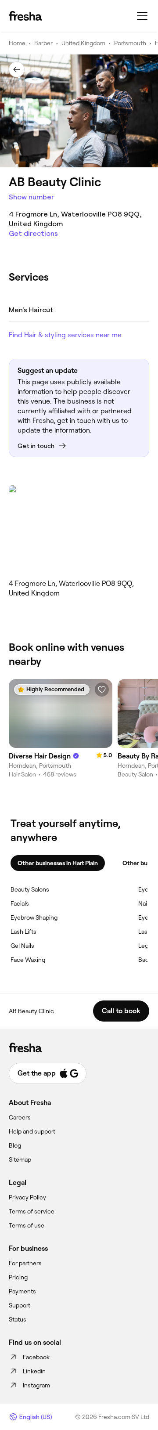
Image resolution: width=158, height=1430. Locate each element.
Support (19, 1305)
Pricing (18, 1277)
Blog (15, 1145)
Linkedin (34, 1371)
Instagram (36, 1385)
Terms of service (31, 1211)
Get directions (33, 233)
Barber (43, 43)
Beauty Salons (30, 889)
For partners (25, 1263)
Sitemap (20, 1159)
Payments (22, 1291)
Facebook (36, 1357)
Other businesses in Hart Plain (58, 863)
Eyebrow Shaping (34, 917)
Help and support (32, 1131)
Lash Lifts (23, 931)
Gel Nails (22, 945)
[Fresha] (25, 15)
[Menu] (142, 16)
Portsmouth (130, 43)
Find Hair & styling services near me (65, 335)
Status (17, 1319)
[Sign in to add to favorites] (102, 689)
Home (17, 43)
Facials (20, 903)
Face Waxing (28, 959)
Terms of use (26, 1225)
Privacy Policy (27, 1197)
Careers (20, 1117)
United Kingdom (83, 43)
